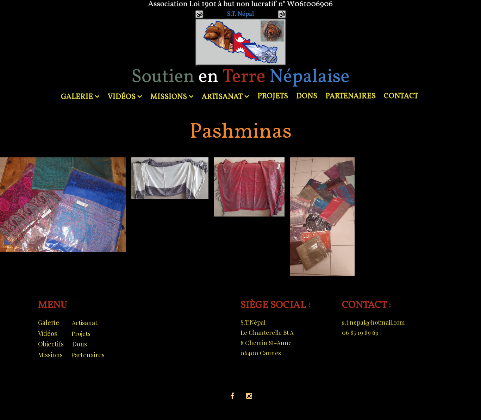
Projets (80, 333)
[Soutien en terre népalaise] (240, 44)
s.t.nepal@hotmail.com (373, 322)
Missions (50, 355)
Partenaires (88, 355)
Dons (79, 344)
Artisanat (84, 322)
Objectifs (51, 344)
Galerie (48, 322)
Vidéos (47, 333)
